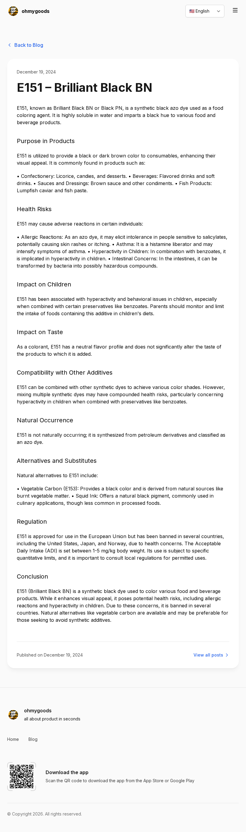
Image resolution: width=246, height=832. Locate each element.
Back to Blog (28, 45)
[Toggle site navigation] (235, 10)
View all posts (208, 654)
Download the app (67, 772)
